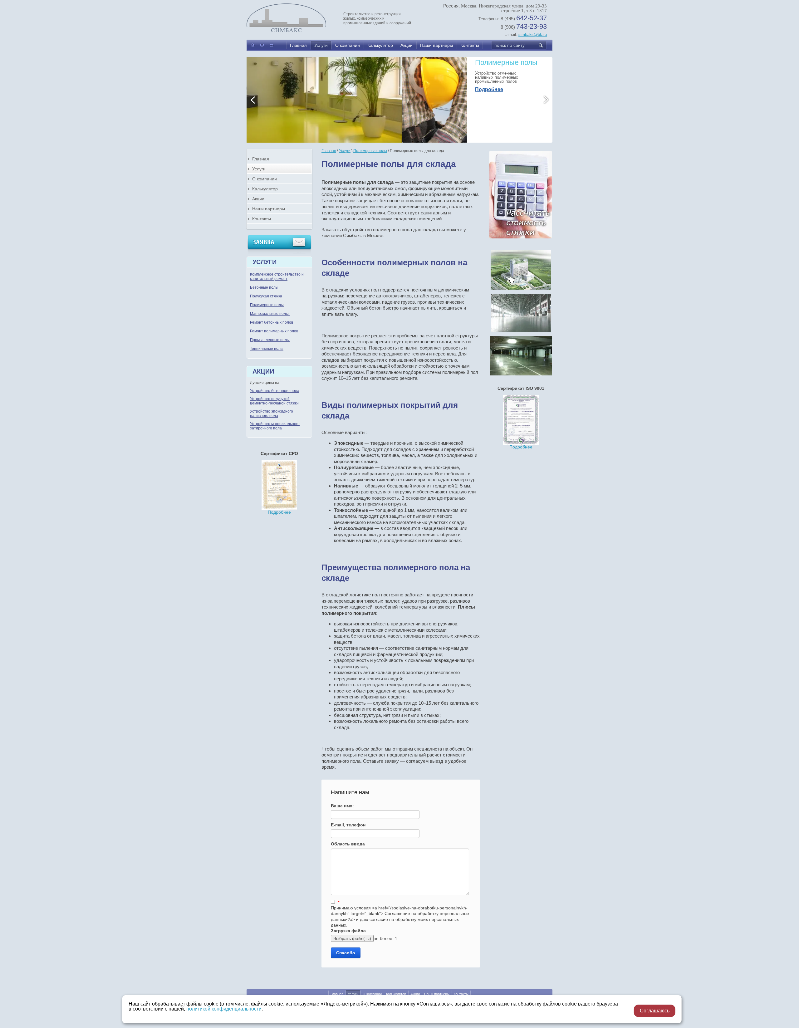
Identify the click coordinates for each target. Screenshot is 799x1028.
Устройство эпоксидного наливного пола (271, 413)
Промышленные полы (270, 340)
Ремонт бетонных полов (271, 322)
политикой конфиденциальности (224, 1008)
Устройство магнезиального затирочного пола (275, 426)
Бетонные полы (264, 287)
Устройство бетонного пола (274, 391)
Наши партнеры (436, 45)
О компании (347, 45)
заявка (263, 242)
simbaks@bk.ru (532, 34)
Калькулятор (380, 45)
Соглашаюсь (654, 1010)
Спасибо (345, 952)
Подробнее (489, 101)
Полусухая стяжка (266, 296)
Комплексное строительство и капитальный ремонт (277, 276)
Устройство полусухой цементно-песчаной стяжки (274, 401)
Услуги (321, 45)
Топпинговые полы (266, 348)
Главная (298, 45)
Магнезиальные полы (270, 313)
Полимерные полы (267, 305)
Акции (406, 45)
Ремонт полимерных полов (274, 331)
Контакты (469, 45)
